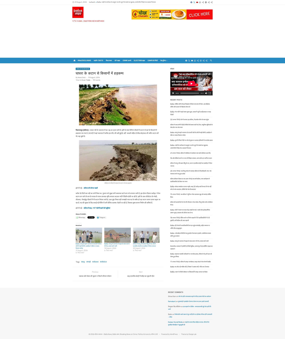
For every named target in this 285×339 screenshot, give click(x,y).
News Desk (82, 78)
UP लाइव (117, 61)
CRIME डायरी (127, 61)
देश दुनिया (163, 61)
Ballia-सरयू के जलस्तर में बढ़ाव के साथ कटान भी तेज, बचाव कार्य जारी (189, 241)
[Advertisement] (142, 41)
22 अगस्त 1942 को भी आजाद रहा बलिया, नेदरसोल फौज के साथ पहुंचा (189, 120)
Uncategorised (82, 69)
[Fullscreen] (210, 93)
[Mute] (206, 93)
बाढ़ (83, 262)
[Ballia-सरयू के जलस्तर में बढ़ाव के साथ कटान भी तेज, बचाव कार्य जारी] (117, 235)
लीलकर (96, 262)
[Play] (173, 93)
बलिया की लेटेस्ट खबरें (91, 188)
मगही (89, 262)
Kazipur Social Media (175, 322)
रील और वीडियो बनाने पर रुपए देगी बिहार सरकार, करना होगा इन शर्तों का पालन (191, 158)
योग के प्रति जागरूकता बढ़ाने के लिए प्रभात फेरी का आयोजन (194, 296)
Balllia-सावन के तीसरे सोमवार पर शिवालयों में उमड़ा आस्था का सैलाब (188, 272)
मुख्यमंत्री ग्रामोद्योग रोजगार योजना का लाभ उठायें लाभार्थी (193, 301)
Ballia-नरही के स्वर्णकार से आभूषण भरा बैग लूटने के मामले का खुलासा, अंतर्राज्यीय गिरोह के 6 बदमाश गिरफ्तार (126, 2)
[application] (191, 84)
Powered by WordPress (169, 334)
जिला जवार (109, 61)
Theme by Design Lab (188, 334)
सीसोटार (104, 262)
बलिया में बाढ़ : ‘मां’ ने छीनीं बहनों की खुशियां (97, 208)
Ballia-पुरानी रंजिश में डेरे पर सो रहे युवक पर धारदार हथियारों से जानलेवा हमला (191, 140)
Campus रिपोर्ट (153, 61)
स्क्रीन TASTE (98, 61)
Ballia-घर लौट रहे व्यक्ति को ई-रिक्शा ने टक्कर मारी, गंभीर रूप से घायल (189, 267)
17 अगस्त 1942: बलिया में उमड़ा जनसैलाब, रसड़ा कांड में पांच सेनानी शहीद (190, 262)
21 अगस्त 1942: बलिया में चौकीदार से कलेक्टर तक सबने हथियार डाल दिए (190, 153)
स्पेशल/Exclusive (84, 61)
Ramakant (172, 301)
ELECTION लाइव (139, 61)
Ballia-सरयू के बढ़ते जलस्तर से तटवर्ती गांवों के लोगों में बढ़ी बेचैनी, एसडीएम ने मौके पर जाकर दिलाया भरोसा (88, 246)
